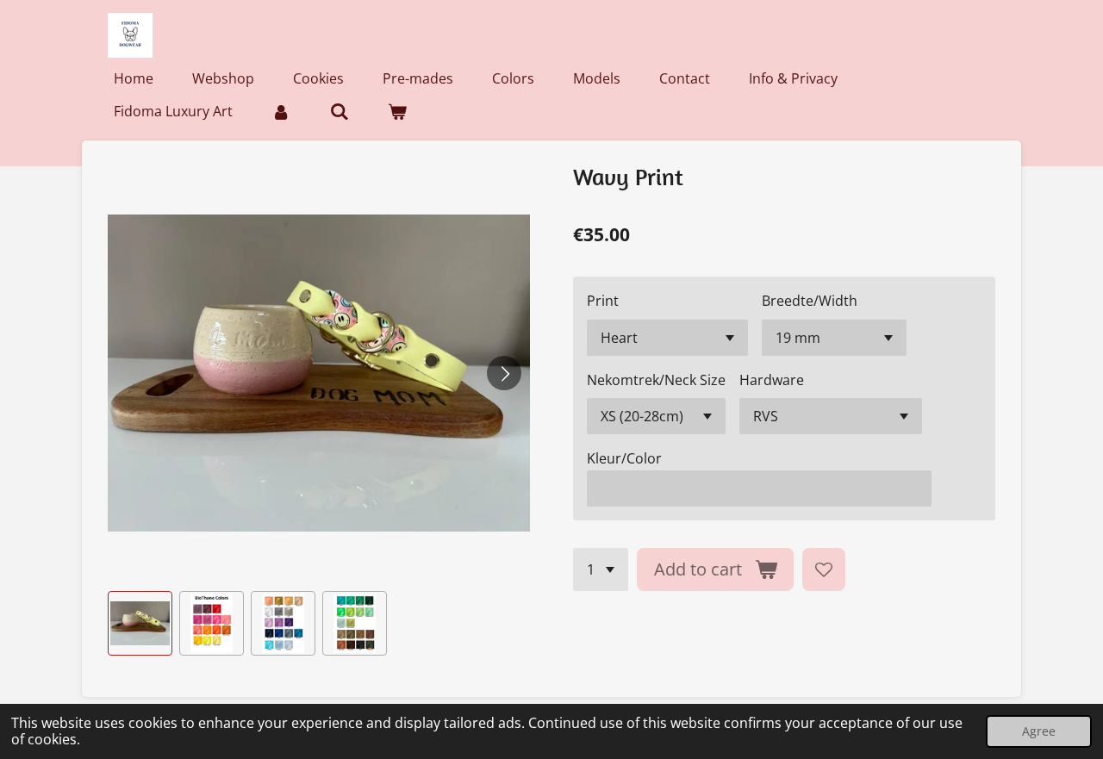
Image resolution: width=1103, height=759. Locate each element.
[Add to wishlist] (823, 569)
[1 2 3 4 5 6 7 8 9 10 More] (600, 569)
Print (603, 300)
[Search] (338, 111)
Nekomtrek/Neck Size (656, 379)
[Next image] (504, 373)
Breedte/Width (809, 300)
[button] (140, 623)
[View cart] (397, 111)
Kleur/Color (624, 458)
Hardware (771, 379)
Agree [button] (1039, 731)
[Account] (281, 111)
